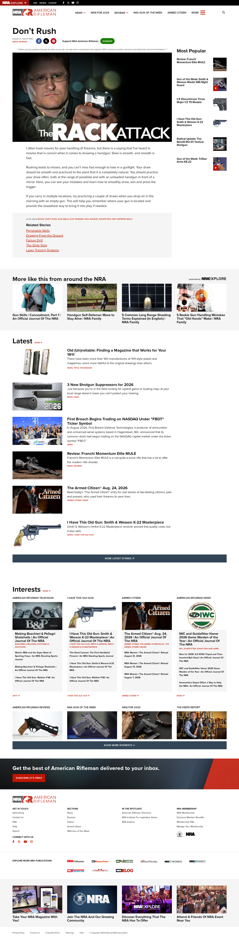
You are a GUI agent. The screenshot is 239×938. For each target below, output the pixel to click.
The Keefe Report (188, 707)
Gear (76, 397)
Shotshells (43, 644)
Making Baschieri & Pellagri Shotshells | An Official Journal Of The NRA (35, 637)
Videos (70, 822)
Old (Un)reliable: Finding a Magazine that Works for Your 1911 (116, 352)
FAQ (15, 822)
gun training (77, 219)
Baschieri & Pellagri (25, 644)
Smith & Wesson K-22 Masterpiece (92, 645)
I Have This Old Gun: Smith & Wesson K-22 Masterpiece (115, 522)
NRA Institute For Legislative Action (139, 817)
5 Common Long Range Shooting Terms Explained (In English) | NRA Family (146, 318)
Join (35, 2)
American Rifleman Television (33, 598)
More (37, 342)
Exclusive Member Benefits (190, 817)
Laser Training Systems (42, 250)
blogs (41, 219)
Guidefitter (190, 648)
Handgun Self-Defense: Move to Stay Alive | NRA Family (90, 317)
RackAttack (105, 219)
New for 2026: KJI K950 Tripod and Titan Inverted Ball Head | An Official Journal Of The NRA (201, 658)
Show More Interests (137, 745)
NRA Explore (128, 822)
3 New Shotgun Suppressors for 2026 (100, 384)
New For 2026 (100, 12)
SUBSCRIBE (29, 778)
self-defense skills (122, 219)
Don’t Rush (51, 219)
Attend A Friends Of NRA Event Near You (200, 918)
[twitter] (46, 39)
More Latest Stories (132, 558)
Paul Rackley (91, 219)
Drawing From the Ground (44, 235)
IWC (181, 648)
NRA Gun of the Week (147, 12)
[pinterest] (53, 39)
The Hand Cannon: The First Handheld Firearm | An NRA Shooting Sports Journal (91, 654)
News (79, 13)
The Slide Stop (36, 245)
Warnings (70, 932)
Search (16, 831)
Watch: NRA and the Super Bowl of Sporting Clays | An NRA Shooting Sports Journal (36, 656)
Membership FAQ (185, 822)
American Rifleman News (194, 598)
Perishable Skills (38, 230)
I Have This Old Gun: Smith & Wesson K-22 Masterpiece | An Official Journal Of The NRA (92, 637)
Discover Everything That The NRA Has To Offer (144, 918)
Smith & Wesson (99, 644)
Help (15, 826)
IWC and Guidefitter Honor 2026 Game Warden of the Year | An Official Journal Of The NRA (199, 639)
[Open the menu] (203, 12)
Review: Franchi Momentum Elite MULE (101, 453)
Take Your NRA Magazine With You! (35, 918)
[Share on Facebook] (39, 39)
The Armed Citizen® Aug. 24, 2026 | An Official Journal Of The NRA (145, 637)
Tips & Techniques (83, 367)
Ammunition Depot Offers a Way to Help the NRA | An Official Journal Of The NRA (201, 684)
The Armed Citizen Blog (152, 644)
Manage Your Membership (190, 826)
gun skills (63, 219)
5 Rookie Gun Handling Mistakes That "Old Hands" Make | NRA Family (201, 318)
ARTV (15, 695)
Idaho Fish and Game (208, 648)
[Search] (223, 12)
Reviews (119, 13)
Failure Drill (34, 240)
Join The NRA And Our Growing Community (90, 918)
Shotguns (20, 647)
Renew (43, 2)
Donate (52, 2)
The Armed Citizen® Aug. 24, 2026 (97, 488)
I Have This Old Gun (84, 534)
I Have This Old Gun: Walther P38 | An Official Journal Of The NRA (35, 679)
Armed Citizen (176, 12)
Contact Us (18, 817)
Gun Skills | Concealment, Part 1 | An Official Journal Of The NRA (36, 317)
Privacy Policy (18, 932)
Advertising (18, 813)
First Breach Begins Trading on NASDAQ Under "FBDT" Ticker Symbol (115, 421)
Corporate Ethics (52, 932)
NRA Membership (185, 813)
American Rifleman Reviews (31, 707)
